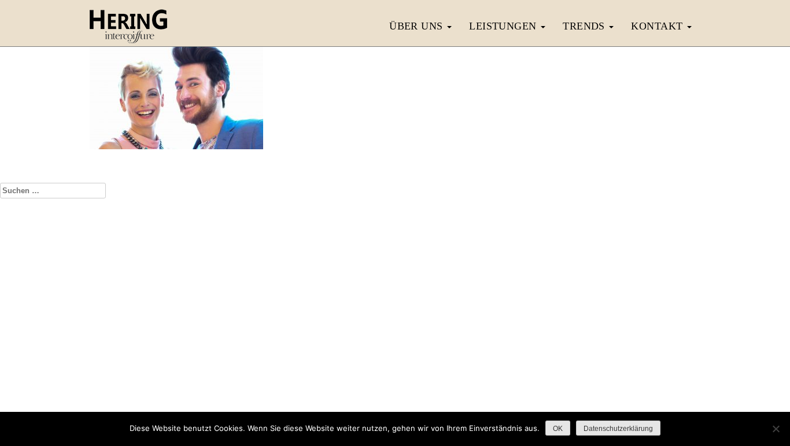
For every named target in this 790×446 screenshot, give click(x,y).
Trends (585, 26)
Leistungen (504, 26)
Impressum (354, 369)
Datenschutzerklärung (417, 369)
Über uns (417, 26)
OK (558, 429)
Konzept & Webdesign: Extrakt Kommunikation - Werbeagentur (395, 392)
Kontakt (658, 26)
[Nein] (775, 428)
